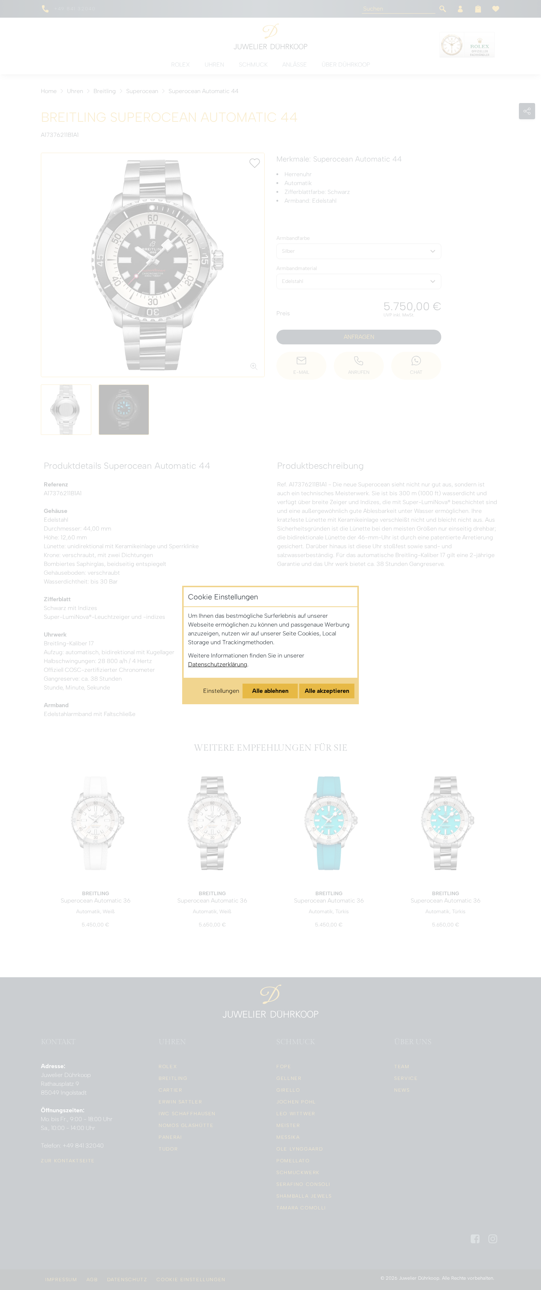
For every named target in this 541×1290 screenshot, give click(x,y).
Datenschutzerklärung (217, 664)
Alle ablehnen (270, 690)
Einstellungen (221, 690)
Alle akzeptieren (327, 690)
